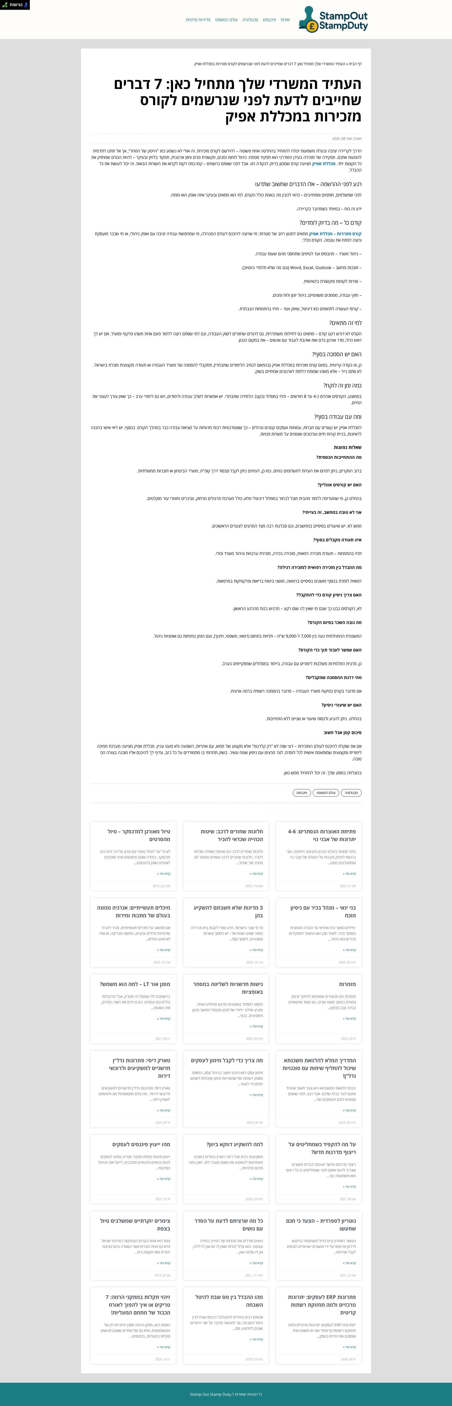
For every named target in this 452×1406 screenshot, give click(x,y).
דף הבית (355, 63)
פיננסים (269, 19)
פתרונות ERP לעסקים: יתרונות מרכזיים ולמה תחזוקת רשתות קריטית (322, 1304)
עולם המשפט (226, 19)
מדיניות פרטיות (198, 19)
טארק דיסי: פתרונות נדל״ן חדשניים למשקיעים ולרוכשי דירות (139, 1068)
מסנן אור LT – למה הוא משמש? (135, 983)
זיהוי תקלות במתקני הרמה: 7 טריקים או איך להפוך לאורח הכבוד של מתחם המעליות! (138, 1304)
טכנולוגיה (250, 19)
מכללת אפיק (323, 163)
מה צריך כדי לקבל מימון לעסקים (227, 1060)
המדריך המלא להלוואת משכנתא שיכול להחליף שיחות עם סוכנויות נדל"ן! (319, 1068)
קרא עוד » (349, 873)
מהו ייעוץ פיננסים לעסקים (141, 1144)
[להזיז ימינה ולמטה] (6, 6)
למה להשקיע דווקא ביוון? (235, 1144)
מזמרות (347, 983)
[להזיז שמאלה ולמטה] (3, 6)
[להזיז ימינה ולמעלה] (6, 3)
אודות (285, 19)
